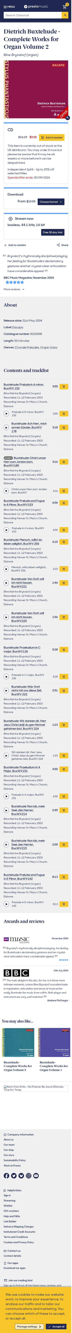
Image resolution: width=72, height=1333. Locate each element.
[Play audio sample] (6, 413)
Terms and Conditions (16, 1237)
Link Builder (10, 1221)
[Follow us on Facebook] (7, 1176)
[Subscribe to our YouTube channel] (37, 1176)
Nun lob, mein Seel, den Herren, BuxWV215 (28, 844)
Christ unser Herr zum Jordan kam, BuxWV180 (25, 462)
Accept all (58, 1326)
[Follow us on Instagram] (29, 1176)
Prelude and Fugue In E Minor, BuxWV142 (24, 877)
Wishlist (8, 1205)
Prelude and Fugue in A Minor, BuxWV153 (24, 503)
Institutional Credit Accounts (19, 1231)
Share (64, 245)
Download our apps (14, 1268)
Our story (9, 1155)
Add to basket (54, 137)
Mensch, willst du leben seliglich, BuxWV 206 (23, 542)
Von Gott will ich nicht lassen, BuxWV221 (27, 583)
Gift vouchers (11, 1211)
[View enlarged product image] (36, 89)
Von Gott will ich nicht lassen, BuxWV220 (27, 617)
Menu (11, 7)
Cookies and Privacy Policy (19, 1242)
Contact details (12, 1255)
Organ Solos (48, 347)
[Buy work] (63, 386)
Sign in (7, 1195)
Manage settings (27, 1326)
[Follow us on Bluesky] (22, 1176)
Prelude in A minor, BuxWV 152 (24, 386)
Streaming (9, 1200)
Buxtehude (11, 384)
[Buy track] (63, 413)
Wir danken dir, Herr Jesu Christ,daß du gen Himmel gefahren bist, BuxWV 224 (25, 725)
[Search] (65, 15)
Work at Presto (12, 1165)
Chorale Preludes (27, 347)
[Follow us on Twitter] (14, 1176)
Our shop (9, 1150)
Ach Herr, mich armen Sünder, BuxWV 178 (29, 427)
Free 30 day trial (52, 232)
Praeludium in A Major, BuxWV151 (22, 769)
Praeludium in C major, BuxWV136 (22, 649)
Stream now (24, 219)
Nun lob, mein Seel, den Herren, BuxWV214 (28, 810)
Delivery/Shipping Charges (19, 1226)
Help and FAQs (12, 1216)
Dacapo (17, 327)
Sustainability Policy (15, 1160)
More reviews (12, 289)
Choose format (49, 201)
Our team (9, 1144)
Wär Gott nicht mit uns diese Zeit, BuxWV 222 (26, 690)
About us (8, 1139)
